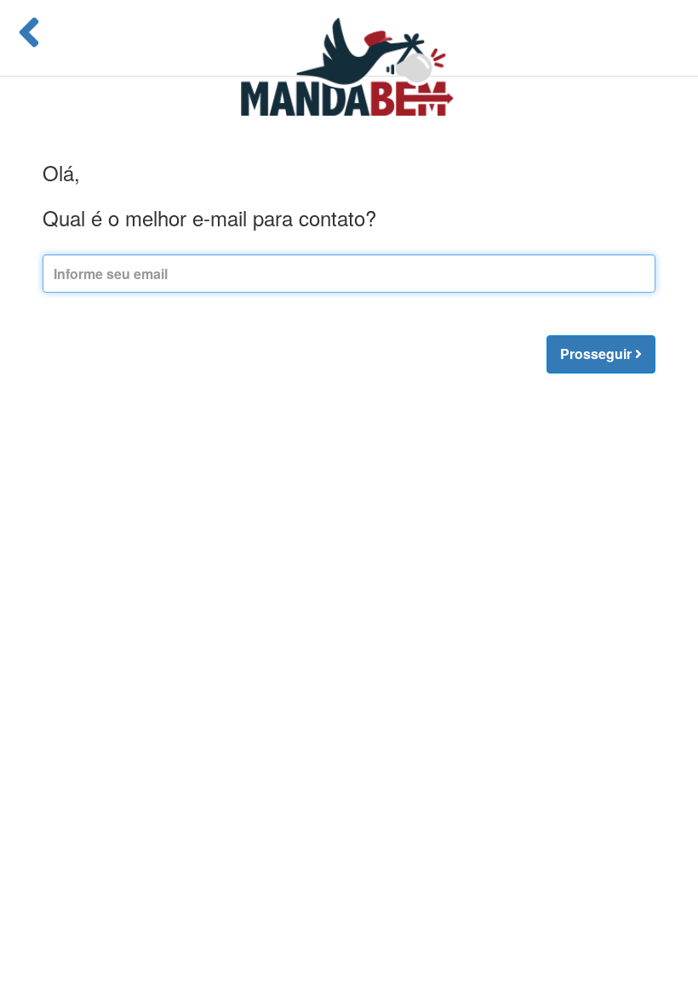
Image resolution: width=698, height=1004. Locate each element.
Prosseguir (597, 353)
